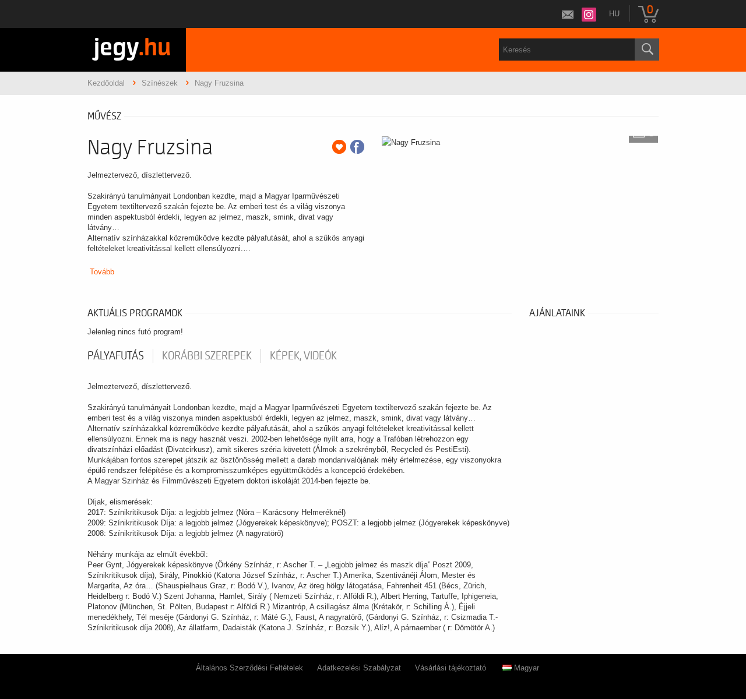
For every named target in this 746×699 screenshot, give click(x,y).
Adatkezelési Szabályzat (359, 667)
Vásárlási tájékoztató (450, 667)
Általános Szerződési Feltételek (249, 667)
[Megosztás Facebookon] (357, 147)
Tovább (102, 271)
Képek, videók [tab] (303, 356)
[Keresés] (647, 49)
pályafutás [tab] (115, 356)
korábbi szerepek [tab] (207, 356)
